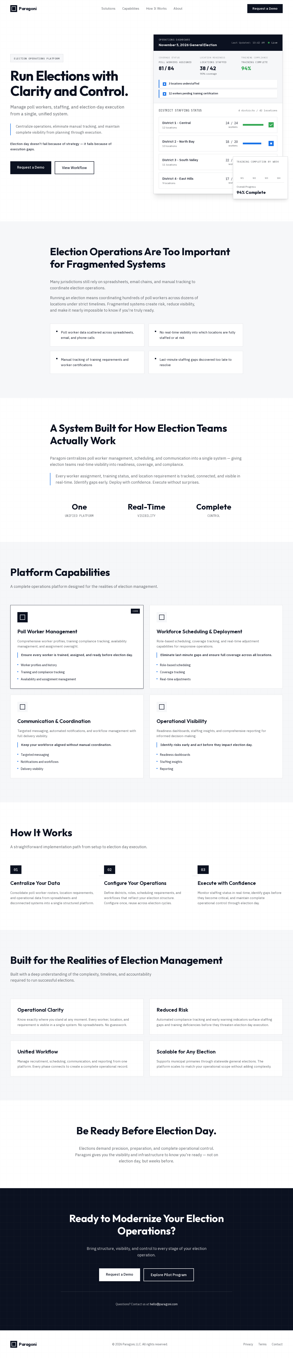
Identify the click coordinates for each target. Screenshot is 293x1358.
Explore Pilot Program (169, 1275)
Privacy (248, 1344)
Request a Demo (265, 8)
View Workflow (74, 168)
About (178, 8)
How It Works (156, 8)
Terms (262, 1344)
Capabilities (130, 8)
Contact (277, 1344)
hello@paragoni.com (164, 1304)
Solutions (108, 8)
